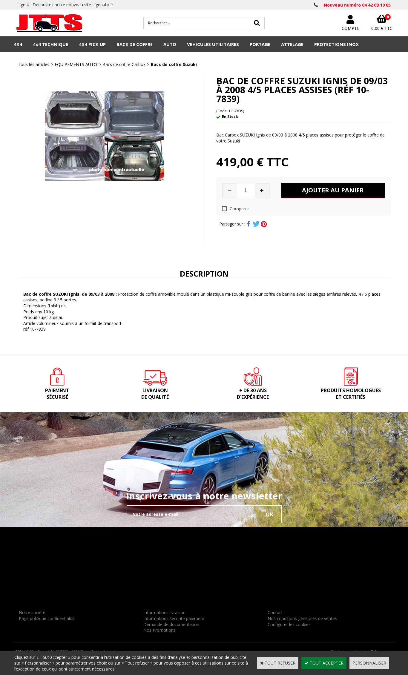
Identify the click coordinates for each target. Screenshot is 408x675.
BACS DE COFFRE (134, 44)
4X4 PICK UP (92, 44)
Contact (275, 612)
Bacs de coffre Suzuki (174, 64)
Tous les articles (33, 64)
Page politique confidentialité (47, 618)
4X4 (18, 44)
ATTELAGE (292, 44)
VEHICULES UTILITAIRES (213, 44)
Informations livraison (164, 612)
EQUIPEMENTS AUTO (76, 64)
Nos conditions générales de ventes (302, 618)
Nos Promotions (159, 630)
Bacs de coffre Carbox (123, 64)
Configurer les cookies (289, 624)
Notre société (32, 612)
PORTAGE (260, 44)
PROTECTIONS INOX (336, 44)
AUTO (169, 44)
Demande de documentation (171, 624)
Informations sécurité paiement (173, 618)
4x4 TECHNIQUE (50, 44)
